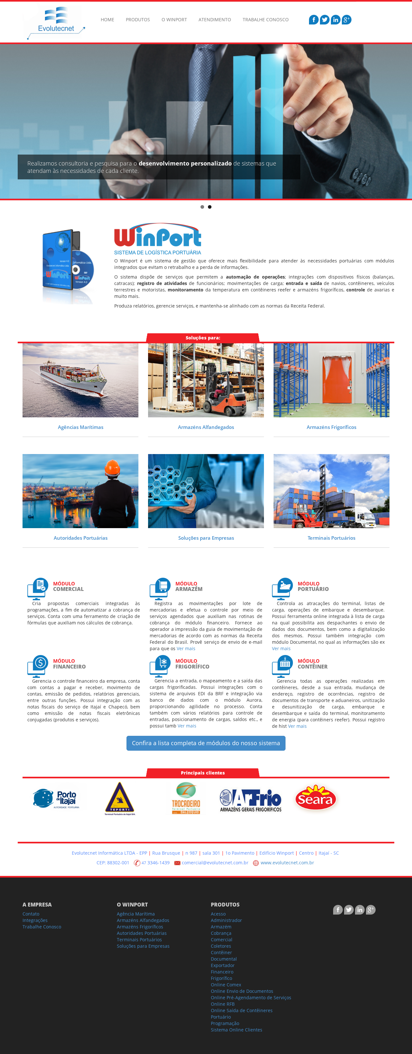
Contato (31, 914)
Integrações (35, 920)
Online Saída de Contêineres (242, 1010)
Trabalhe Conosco (266, 19)
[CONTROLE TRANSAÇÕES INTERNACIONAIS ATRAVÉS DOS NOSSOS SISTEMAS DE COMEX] (80, 380)
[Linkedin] (336, 19)
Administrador (226, 920)
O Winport (174, 19)
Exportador (223, 965)
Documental (224, 959)
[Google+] (346, 19)
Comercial (221, 939)
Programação (225, 1023)
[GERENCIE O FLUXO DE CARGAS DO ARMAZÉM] (206, 380)
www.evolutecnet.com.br (286, 862)
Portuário (221, 1017)
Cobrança (221, 933)
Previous (5, 120)
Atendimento (215, 19)
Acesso (218, 914)
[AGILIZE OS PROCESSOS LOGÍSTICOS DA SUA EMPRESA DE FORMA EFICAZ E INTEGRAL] (206, 491)
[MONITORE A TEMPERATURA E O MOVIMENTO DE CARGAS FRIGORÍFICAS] (331, 380)
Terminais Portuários (331, 538)
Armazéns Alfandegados (206, 427)
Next (407, 120)
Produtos (138, 19)
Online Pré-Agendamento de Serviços (251, 997)
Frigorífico (221, 978)
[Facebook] (314, 19)
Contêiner (221, 952)
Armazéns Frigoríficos (331, 427)
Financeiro (222, 972)
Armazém (221, 927)
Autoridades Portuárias (81, 538)
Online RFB (223, 1004)
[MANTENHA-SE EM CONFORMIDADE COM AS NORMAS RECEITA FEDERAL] (80, 491)
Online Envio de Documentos (242, 991)
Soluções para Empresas (206, 538)
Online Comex (226, 985)
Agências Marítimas (80, 427)
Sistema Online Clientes (236, 1030)
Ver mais (186, 648)
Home (107, 19)
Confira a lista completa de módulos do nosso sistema (206, 743)
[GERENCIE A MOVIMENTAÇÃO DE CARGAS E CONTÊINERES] (331, 491)
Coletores (221, 946)
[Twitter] (325, 19)
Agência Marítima (136, 914)
